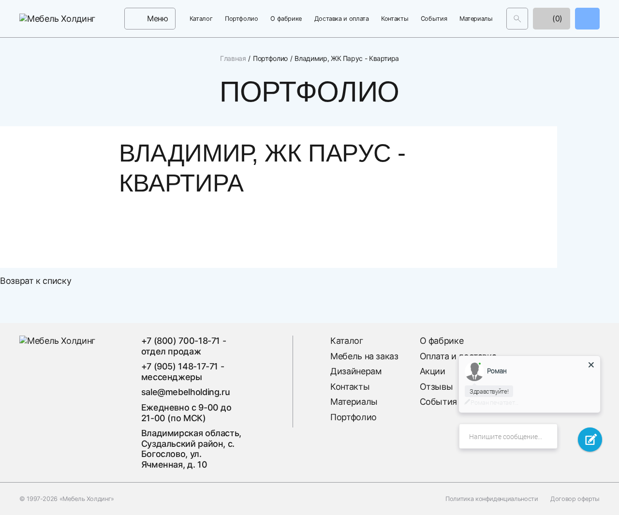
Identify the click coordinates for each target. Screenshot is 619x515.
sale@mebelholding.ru (185, 392)
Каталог (201, 18)
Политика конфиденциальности (491, 498)
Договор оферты (575, 498)
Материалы (476, 18)
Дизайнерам (356, 371)
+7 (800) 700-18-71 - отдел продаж (183, 346)
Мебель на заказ (364, 356)
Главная (233, 58)
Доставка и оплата (341, 18)
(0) (556, 18)
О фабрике (286, 18)
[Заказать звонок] (587, 18)
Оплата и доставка (458, 356)
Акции (432, 371)
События (434, 18)
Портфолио (241, 18)
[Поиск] (517, 18)
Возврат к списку (35, 281)
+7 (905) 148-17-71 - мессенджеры (182, 371)
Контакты (394, 18)
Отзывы (436, 387)
